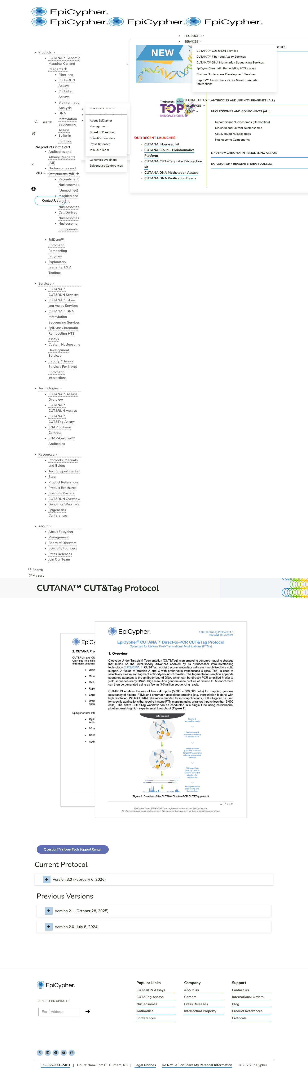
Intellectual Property (200, 1011)
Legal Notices (145, 1065)
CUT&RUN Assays (150, 990)
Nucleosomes (146, 1004)
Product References (247, 1011)
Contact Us (240, 990)
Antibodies (144, 1011)
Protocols (239, 1018)
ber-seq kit (162, 144)
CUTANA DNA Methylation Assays (171, 172)
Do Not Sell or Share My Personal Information (197, 1065)
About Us (191, 990)
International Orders (248, 997)
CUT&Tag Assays (150, 997)
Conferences (146, 1018)
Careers (190, 997)
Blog (235, 1004)
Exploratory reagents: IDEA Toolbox (241, 164)
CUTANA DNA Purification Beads (170, 178)
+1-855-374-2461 (55, 1065)
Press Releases (196, 1004)
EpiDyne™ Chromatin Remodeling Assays (244, 153)
